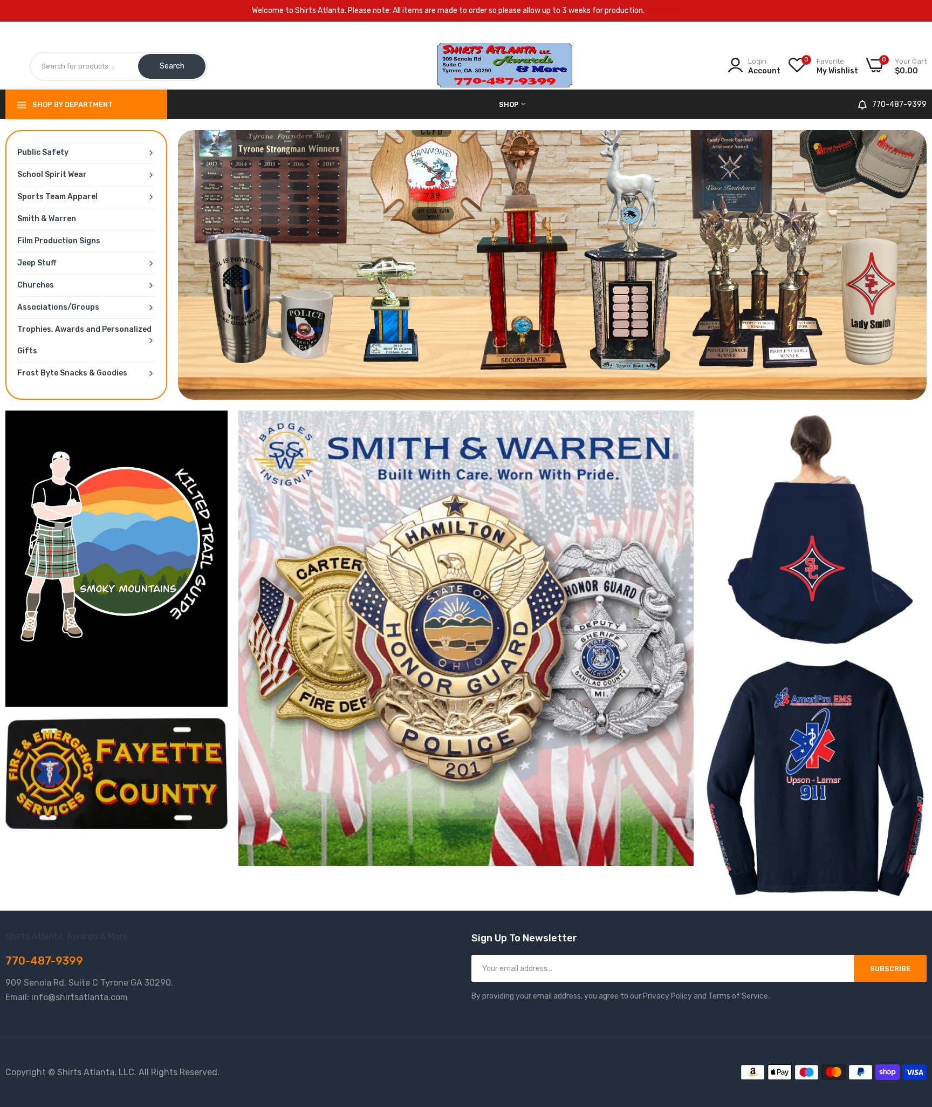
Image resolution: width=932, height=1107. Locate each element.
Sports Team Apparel (57, 196)
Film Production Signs (58, 240)
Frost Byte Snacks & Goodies (72, 373)
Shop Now (663, 10)
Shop (509, 104)
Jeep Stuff (36, 263)
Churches (35, 285)
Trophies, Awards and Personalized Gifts (84, 340)
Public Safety (42, 152)
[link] (552, 265)
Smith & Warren (46, 218)
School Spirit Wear (52, 174)
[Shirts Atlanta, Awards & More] (504, 81)
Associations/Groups (58, 307)
